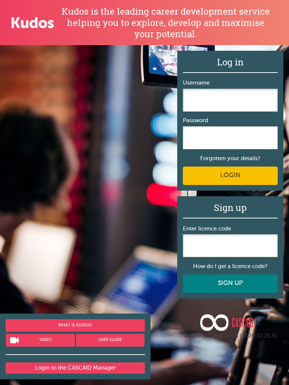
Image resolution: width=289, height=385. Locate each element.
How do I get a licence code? (230, 266)
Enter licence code (207, 229)
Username (196, 83)
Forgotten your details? (230, 158)
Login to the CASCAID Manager (75, 368)
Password (195, 120)
